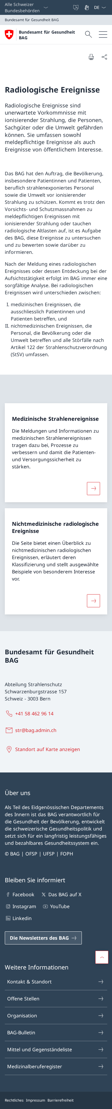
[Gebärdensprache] (87, 7)
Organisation (22, 1015)
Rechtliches (14, 1100)
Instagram (24, 906)
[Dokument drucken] (91, 56)
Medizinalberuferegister (34, 1066)
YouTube (59, 906)
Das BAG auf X (64, 894)
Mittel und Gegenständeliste (39, 1049)
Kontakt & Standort (29, 981)
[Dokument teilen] (104, 56)
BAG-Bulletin (21, 1032)
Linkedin (22, 918)
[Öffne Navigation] (103, 34)
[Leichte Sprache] (76, 7)
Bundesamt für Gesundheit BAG (47, 34)
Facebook (23, 894)
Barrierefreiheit (60, 1100)
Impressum (35, 1100)
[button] (101, 957)
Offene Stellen (23, 998)
